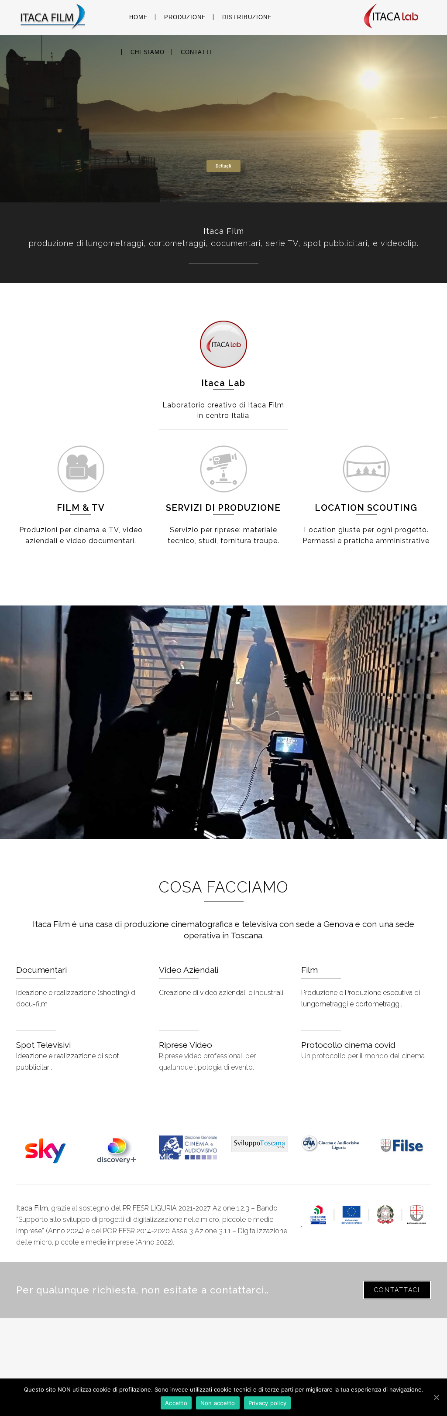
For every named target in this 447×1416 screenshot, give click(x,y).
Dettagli (223, 166)
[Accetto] (436, 1397)
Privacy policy (267, 1402)
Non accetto (217, 1402)
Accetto (176, 1402)
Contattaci (397, 1289)
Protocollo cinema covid (348, 1045)
